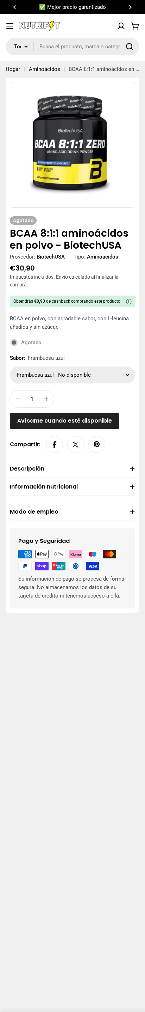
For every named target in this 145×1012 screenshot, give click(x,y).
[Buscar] (129, 46)
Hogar (13, 69)
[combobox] (72, 46)
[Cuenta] (121, 26)
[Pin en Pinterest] (96, 444)
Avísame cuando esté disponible (64, 421)
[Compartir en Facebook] (54, 444)
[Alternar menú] (10, 26)
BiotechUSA (51, 257)
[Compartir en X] (75, 444)
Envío (62, 277)
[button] (14, 7)
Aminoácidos (44, 69)
